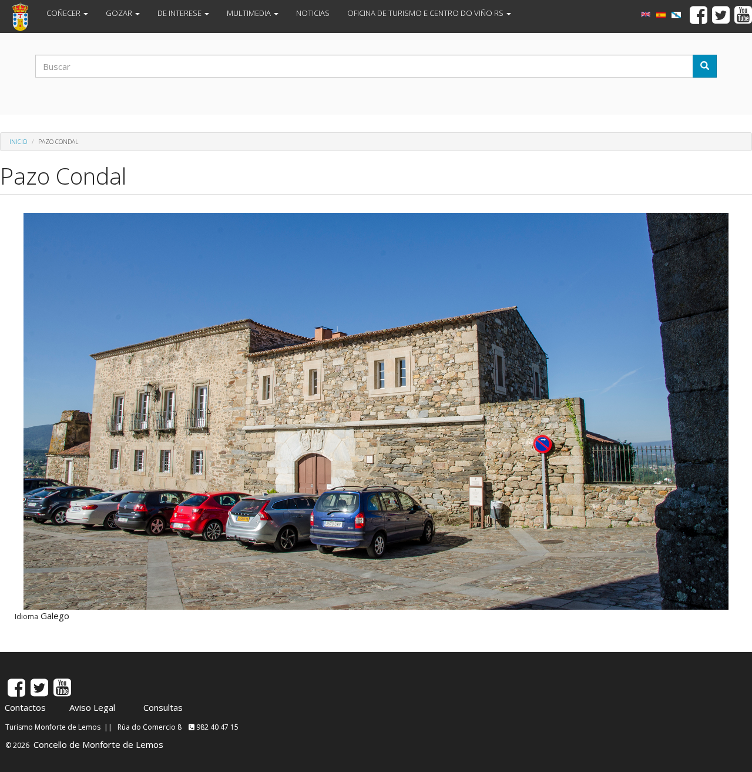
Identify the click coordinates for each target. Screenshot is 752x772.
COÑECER (64, 13)
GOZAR (120, 13)
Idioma (26, 616)
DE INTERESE (180, 13)
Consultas (163, 707)
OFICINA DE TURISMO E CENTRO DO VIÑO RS (426, 13)
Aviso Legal (92, 707)
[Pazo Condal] (676, 15)
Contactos (25, 707)
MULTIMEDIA (250, 13)
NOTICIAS (313, 13)
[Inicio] (25, 16)
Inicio (18, 142)
